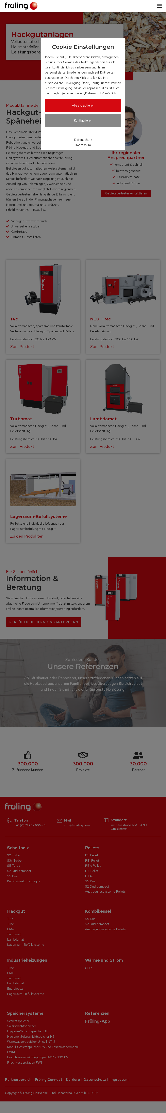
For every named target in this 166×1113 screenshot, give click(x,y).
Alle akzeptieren (83, 105)
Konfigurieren (83, 120)
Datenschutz (83, 140)
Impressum (83, 145)
